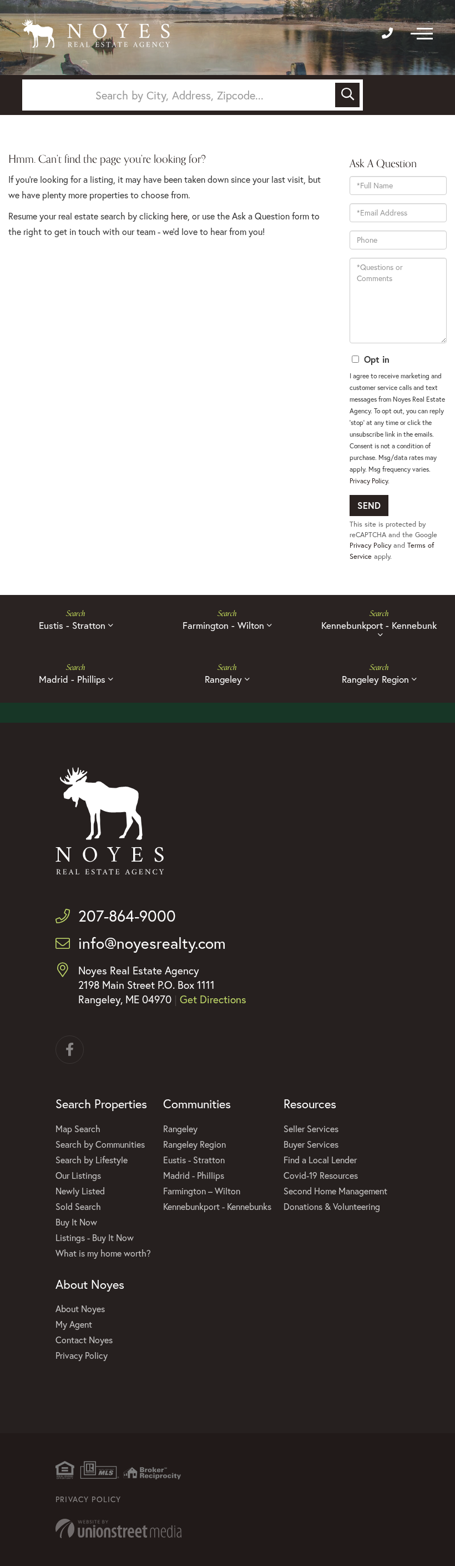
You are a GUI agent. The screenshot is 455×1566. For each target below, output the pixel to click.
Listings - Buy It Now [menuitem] (94, 1237)
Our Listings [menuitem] (78, 1175)
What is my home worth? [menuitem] (103, 1253)
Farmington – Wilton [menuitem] (201, 1191)
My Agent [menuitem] (73, 1324)
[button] (347, 95)
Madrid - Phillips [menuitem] (193, 1175)
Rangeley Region (375, 679)
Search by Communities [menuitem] (100, 1144)
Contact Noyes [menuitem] (84, 1339)
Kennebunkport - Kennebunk (379, 625)
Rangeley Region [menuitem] (194, 1144)
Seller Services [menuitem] (311, 1128)
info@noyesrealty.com (152, 943)
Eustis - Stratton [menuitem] (194, 1159)
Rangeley (223, 679)
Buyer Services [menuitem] (311, 1144)
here (179, 216)
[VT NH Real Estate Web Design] (227, 1528)
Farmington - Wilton (223, 625)
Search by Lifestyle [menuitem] (91, 1159)
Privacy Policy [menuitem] (81, 1355)
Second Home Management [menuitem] (335, 1191)
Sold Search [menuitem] (78, 1206)
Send (369, 505)
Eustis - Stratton (72, 625)
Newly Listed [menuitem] (80, 1191)
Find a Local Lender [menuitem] (320, 1159)
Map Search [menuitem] (77, 1128)
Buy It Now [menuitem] (76, 1222)
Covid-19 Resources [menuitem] (321, 1175)
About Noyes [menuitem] (80, 1308)
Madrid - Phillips (72, 679)
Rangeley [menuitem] (180, 1128)
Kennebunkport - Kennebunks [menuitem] (217, 1206)
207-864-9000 (127, 915)
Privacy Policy (369, 481)
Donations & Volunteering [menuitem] (332, 1206)
